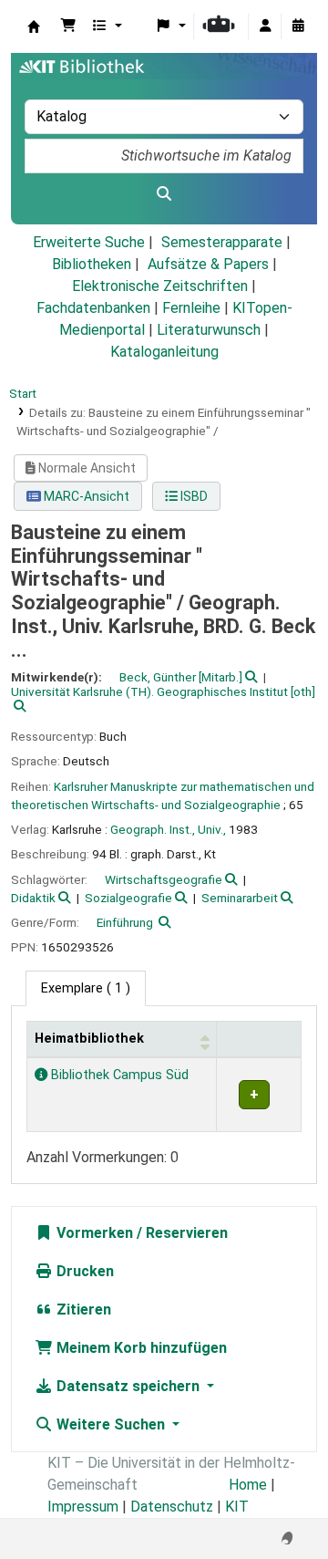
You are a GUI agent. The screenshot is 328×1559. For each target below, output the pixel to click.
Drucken (83, 1271)
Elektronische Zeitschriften (160, 286)
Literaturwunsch (209, 329)
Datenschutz (171, 1506)
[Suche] (164, 194)
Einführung (125, 922)
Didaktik (33, 897)
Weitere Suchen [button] (111, 1424)
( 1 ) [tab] (85, 988)
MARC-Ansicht (85, 496)
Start (22, 393)
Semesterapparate (221, 242)
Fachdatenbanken (93, 308)
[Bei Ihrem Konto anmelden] (265, 26)
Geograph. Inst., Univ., (168, 829)
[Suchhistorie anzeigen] (297, 26)
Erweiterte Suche (89, 242)
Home (248, 1484)
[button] (68, 26)
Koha (33, 26)
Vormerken (93, 1233)
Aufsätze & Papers (208, 264)
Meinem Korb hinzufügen (140, 1347)
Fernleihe (191, 308)
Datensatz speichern (128, 1386)
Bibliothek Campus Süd (118, 1075)
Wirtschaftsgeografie (163, 879)
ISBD (193, 496)
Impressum (82, 1506)
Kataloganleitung (164, 351)
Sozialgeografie (128, 897)
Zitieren (82, 1309)
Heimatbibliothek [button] (89, 1038)
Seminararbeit (239, 897)
